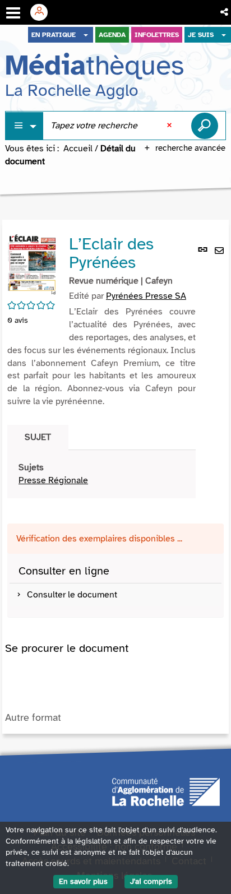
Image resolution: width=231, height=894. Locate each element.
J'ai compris (151, 881)
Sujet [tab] (38, 437)
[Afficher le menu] (13, 13)
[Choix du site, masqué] (85, 35)
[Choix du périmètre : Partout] (25, 126)
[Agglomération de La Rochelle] (166, 791)
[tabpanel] (101, 474)
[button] (225, 12)
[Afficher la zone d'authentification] (43, 12)
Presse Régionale (53, 480)
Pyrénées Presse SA (146, 296)
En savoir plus (83, 881)
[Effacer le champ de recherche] (170, 126)
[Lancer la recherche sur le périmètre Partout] (204, 126)
